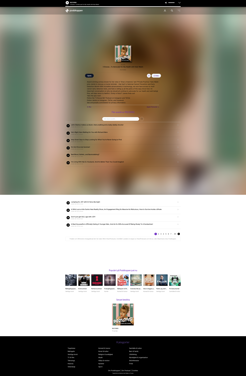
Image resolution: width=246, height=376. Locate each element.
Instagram (118, 98)
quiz (95, 96)
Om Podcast (126, 370)
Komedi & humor (104, 348)
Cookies (135, 370)
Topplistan (71, 348)
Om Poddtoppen (114, 370)
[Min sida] (165, 10)
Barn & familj (133, 351)
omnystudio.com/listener (99, 103)
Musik (100, 357)
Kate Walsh (154, 82)
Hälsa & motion (103, 360)
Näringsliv (71, 351)
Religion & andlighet (105, 354)
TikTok (127, 98)
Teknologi (71, 360)
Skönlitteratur (134, 360)
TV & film (71, 357)
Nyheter (101, 364)
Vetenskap (71, 367)
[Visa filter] (142, 119)
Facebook (120, 100)
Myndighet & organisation (138, 357)
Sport (100, 367)
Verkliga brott (73, 354)
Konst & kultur (103, 351)
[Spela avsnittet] (68, 125)
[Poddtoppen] (74, 10)
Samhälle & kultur (135, 348)
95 (175, 234)
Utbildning (133, 354)
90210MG (123, 70)
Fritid (131, 364)
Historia (70, 364)
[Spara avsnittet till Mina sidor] (149, 76)
